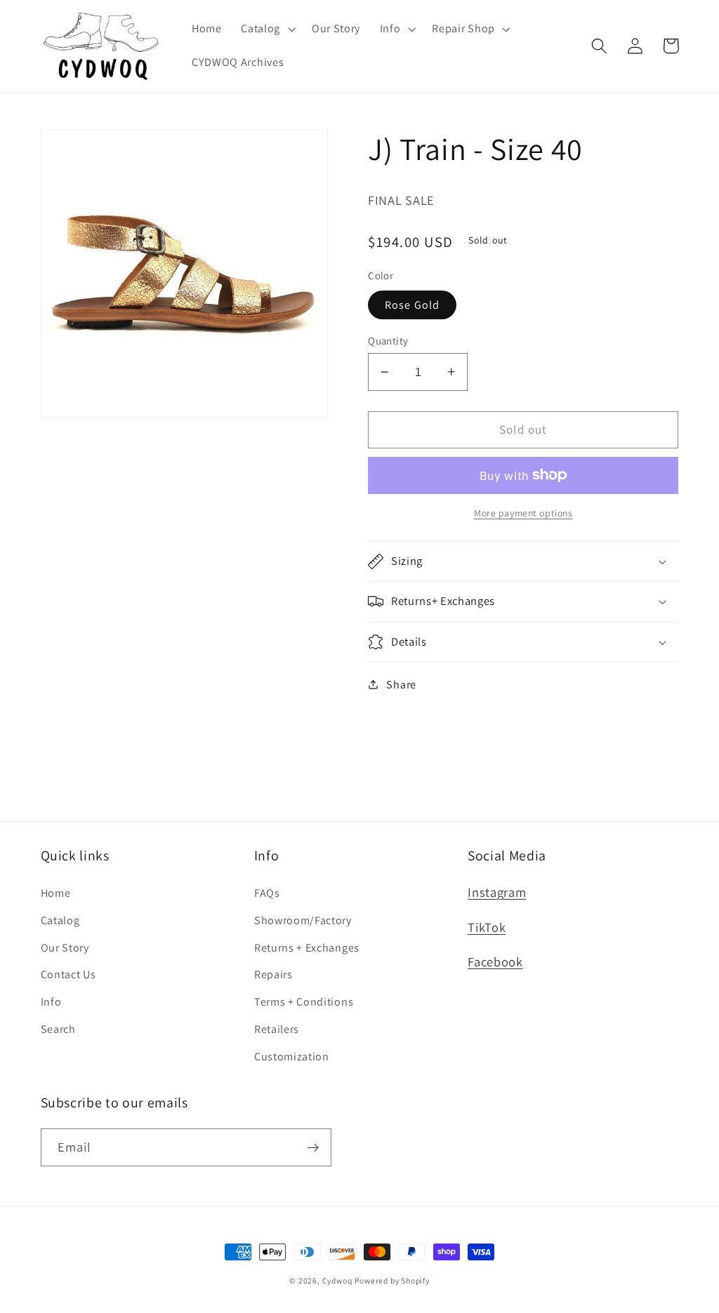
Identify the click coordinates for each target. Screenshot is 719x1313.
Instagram (497, 892)
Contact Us (68, 974)
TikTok (487, 927)
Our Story (65, 947)
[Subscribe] (313, 1147)
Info (51, 1001)
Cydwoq (337, 1280)
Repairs (273, 974)
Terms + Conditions (303, 1001)
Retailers (276, 1029)
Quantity (388, 340)
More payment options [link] (523, 513)
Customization (291, 1056)
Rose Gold (412, 305)
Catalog (60, 920)
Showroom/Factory (303, 920)
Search (58, 1029)
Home (56, 893)
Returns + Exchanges (307, 947)
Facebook (495, 961)
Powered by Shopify (392, 1280)
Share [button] (401, 684)
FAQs (267, 893)
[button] (266, 29)
